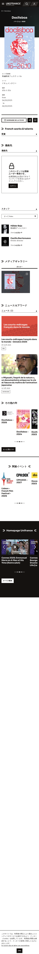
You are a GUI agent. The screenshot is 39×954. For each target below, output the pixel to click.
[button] (27, 274)
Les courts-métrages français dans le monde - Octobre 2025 (19, 340)
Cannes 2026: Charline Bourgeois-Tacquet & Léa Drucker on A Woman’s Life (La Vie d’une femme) (14, 562)
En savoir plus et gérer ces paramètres (15, 945)
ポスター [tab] (19, 267)
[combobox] (20, 216)
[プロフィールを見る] (34, 4)
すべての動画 (7, 581)
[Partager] (30, 120)
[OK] (19, 951)
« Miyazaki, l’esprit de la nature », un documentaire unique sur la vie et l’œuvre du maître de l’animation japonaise (19, 381)
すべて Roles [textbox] (8, 216)
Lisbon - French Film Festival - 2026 (7, 492)
